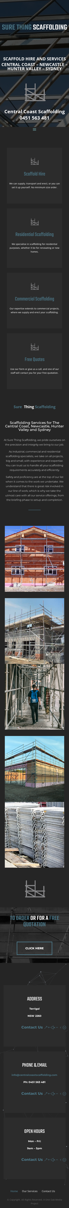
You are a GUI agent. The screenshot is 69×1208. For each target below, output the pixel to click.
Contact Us (32, 1027)
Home (14, 1191)
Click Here (34, 948)
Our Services (30, 1191)
